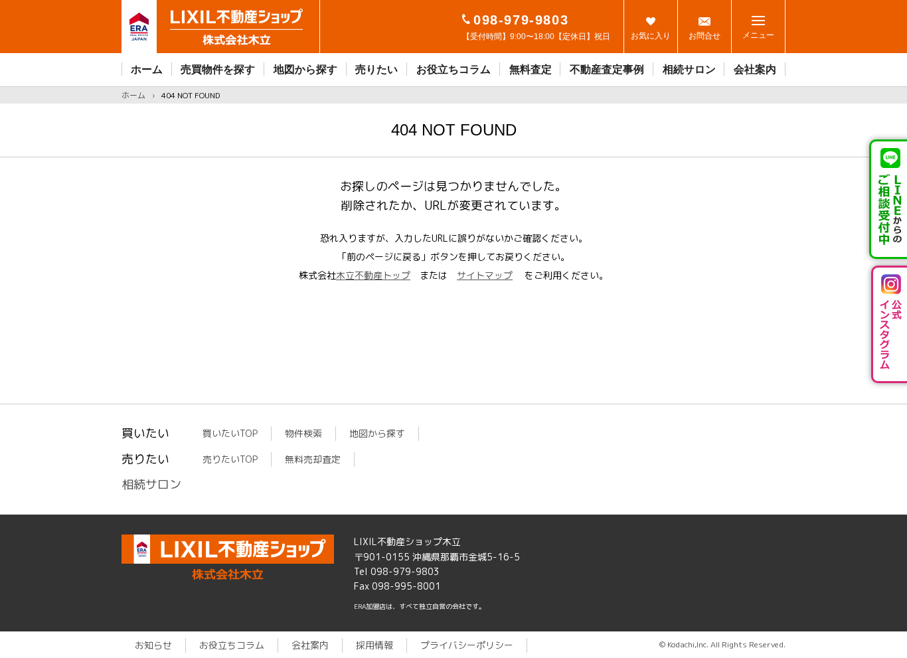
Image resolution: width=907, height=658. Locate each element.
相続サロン (689, 69)
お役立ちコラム (453, 69)
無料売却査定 (313, 459)
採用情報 (374, 645)
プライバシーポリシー (466, 645)
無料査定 (530, 69)
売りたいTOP (230, 459)
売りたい (376, 69)
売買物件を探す (218, 69)
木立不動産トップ (373, 275)
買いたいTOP (230, 433)
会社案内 (755, 69)
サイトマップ (485, 275)
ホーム (147, 69)
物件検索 (303, 433)
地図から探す (305, 69)
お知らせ (153, 645)
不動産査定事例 (607, 69)
